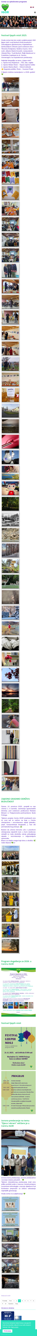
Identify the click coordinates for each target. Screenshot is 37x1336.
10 (5, 1303)
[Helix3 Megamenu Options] (35, 12)
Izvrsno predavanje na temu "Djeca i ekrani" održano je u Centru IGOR (15, 1123)
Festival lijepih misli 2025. (14, 35)
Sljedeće (10, 1303)
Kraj (16, 1303)
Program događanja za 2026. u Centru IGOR (16, 962)
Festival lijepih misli (11, 1023)
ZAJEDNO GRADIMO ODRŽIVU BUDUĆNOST (15, 800)
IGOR (5, 12)
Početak (4, 1301)
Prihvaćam (7, 1331)
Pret (10, 1301)
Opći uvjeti (14, 1327)
